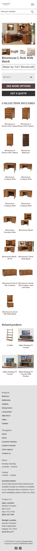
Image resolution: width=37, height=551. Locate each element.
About (4, 438)
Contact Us (6, 453)
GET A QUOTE (18, 93)
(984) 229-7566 (8, 515)
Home (4, 434)
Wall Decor (6, 416)
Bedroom (5, 396)
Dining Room (7, 408)
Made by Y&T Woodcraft (18, 66)
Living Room (7, 412)
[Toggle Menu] (32, 4)
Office (4, 420)
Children (5, 404)
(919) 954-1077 (8, 532)
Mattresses (6, 400)
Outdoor (5, 423)
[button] (31, 23)
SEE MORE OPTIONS (18, 86)
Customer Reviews (9, 442)
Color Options (7, 450)
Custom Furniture (9, 446)
